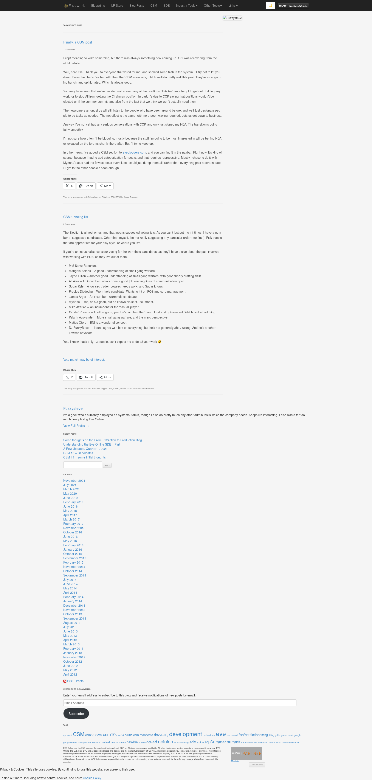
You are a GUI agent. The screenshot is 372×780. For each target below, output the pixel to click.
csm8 (89, 734)
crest (69, 735)
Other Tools (212, 5)
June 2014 (70, 584)
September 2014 (74, 575)
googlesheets (70, 742)
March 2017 (71, 519)
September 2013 (74, 618)
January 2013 (72, 653)
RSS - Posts (75, 681)
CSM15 (128, 735)
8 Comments (69, 224)
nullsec (142, 742)
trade (243, 742)
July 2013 (69, 627)
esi (213, 735)
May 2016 (70, 541)
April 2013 (70, 640)
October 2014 (72, 571)
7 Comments (69, 49)
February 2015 (73, 562)
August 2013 (72, 622)
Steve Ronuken (131, 197)
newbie (132, 741)
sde (192, 741)
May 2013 (70, 635)
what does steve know (287, 742)
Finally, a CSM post (77, 42)
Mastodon (235, 761)
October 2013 (72, 614)
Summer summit (225, 741)
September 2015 (74, 558)
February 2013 (73, 648)
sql (207, 741)
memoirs (115, 742)
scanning (184, 742)
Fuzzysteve (73, 408)
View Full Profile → (76, 425)
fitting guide (274, 735)
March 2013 (71, 644)
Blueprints (98, 5)
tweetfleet (252, 742)
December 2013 (74, 605)
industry (96, 742)
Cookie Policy (92, 778)
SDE (167, 5)
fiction (255, 734)
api (64, 735)
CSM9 (104, 197)
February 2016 (73, 545)
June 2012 (70, 665)
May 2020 (70, 493)
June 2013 (70, 631)
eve (122, 388)
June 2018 (70, 506)
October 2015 (72, 554)
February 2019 (73, 502)
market (105, 742)
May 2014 (70, 588)
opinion (165, 741)
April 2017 (70, 515)
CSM (153, 5)
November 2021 (74, 480)
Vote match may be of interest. (84, 359)
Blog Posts (137, 5)
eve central (232, 735)
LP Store (117, 5)
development (185, 733)
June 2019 (70, 498)
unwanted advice (266, 742)
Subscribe (76, 713)
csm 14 (120, 735)
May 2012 (70, 670)
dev (157, 734)
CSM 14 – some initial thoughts (84, 457)
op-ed (151, 741)
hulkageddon (84, 742)
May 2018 (70, 510)
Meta (94, 388)
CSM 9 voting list (75, 216)
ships (200, 742)
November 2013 (74, 610)
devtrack (207, 735)
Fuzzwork (76, 5)
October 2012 (72, 661)
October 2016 (72, 532)
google (297, 735)
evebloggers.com (134, 152)
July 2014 (69, 579)
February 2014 (73, 597)
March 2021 (71, 489)
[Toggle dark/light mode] (270, 5)
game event (287, 735)
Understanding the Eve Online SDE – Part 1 (93, 444)
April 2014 (70, 592)
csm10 (109, 734)
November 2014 (74, 566)
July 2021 (69, 485)
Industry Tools (185, 5)
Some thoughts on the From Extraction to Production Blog (102, 440)
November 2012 (74, 657)
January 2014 (72, 601)
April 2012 (70, 674)
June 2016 (70, 536)
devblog (164, 735)
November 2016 (74, 528)
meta (123, 742)
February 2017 (73, 523)
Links (232, 5)
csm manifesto (143, 734)
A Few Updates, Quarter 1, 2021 (85, 448)
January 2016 (72, 549)
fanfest (244, 734)
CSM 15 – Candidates (78, 453)
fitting (264, 734)
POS (176, 742)
